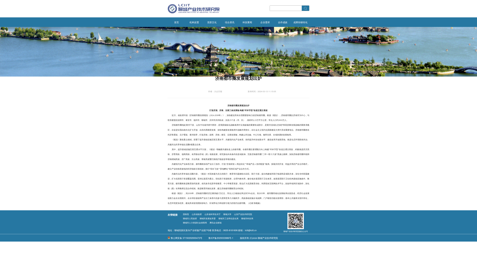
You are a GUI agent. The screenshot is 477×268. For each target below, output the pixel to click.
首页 (176, 22)
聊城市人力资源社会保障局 (195, 222)
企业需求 (265, 22)
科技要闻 (247, 22)
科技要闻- (178, 65)
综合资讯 (229, 22)
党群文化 (212, 22)
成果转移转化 (300, 22)
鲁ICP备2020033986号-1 (220, 237)
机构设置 (194, 22)
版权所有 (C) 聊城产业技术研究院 (259, 237)
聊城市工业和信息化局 (228, 218)
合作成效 (282, 22)
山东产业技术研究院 (243, 214)
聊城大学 (227, 214)
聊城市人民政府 (190, 218)
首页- (170, 65)
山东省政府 (197, 214)
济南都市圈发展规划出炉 (196, 65)
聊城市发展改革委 (208, 218)
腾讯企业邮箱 (216, 222)
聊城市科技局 (247, 218)
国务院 (186, 214)
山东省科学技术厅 (212, 214)
